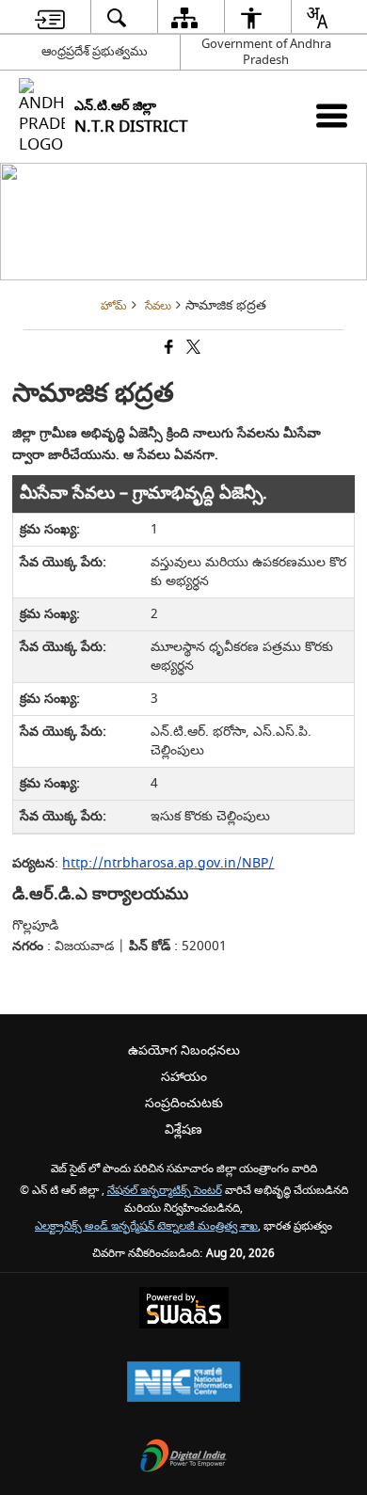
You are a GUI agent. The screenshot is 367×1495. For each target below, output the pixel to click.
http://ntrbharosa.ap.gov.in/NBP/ (168, 863)
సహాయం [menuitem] (184, 1077)
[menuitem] (50, 17)
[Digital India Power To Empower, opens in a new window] (183, 1458)
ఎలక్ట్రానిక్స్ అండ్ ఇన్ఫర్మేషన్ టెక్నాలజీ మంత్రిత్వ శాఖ (146, 1226)
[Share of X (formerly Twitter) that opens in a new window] (192, 349)
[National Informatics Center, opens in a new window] (183, 1383)
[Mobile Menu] (331, 115)
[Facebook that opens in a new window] (167, 349)
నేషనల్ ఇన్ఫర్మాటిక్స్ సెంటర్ (164, 1191)
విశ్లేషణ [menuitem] (183, 1129)
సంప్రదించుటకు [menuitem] (184, 1103)
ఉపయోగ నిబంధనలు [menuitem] (184, 1050)
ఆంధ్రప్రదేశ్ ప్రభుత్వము (94, 51)
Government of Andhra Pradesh (266, 52)
